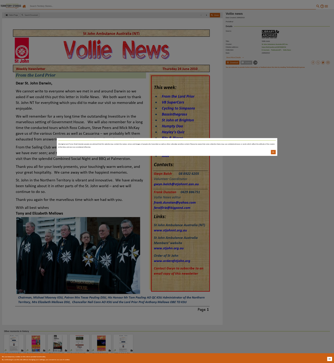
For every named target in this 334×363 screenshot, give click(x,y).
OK (273, 152)
